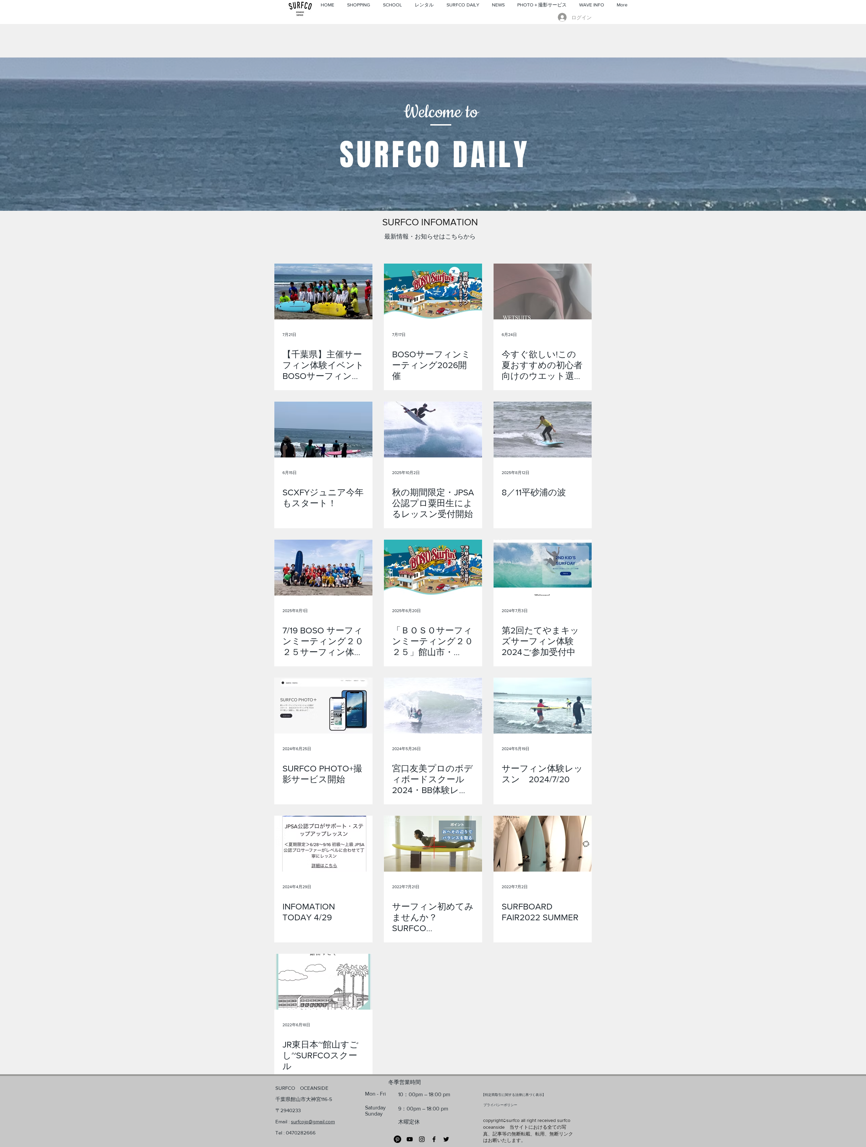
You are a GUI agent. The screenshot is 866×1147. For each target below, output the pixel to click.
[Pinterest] (397, 1139)
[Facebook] (434, 1139)
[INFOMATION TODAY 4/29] (323, 844)
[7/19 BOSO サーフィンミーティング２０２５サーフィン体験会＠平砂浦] (323, 567)
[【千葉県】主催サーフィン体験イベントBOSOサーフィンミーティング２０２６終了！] (323, 291)
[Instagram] (422, 1139)
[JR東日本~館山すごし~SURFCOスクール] (323, 982)
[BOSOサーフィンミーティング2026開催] (433, 291)
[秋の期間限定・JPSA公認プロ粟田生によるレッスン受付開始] (433, 429)
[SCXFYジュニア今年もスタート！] (323, 429)
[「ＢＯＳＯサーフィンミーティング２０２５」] (433, 567)
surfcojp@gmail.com (313, 1121)
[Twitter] (446, 1139)
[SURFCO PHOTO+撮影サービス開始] (323, 706)
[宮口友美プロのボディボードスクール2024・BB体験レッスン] (433, 706)
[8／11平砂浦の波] (543, 429)
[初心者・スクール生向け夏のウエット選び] (543, 291)
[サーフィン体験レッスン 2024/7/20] (543, 706)
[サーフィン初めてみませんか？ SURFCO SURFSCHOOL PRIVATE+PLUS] (433, 844)
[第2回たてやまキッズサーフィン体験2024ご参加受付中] (543, 567)
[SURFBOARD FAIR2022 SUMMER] (543, 844)
